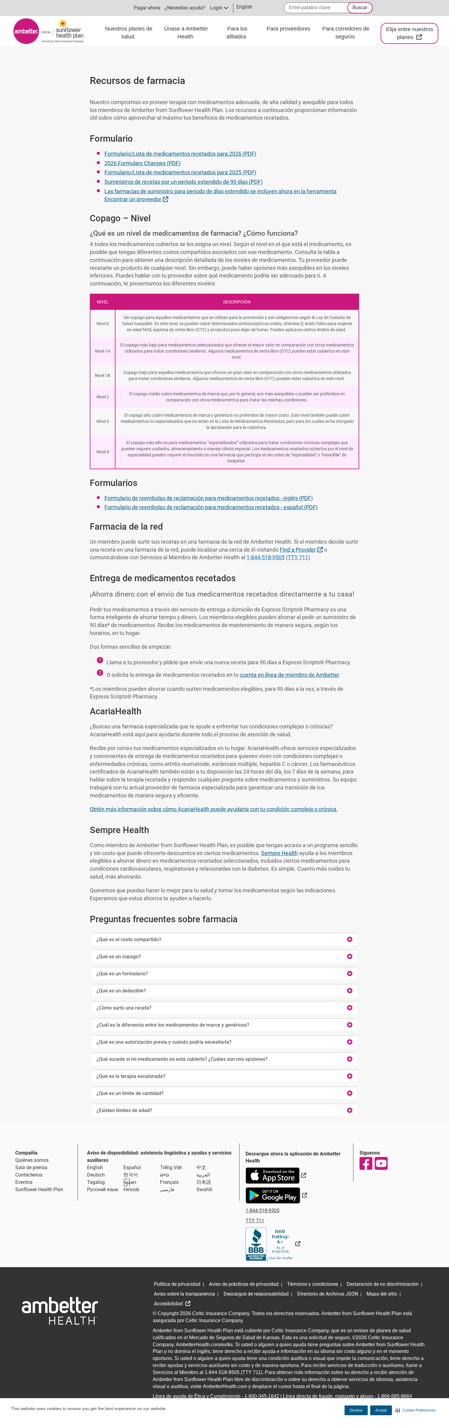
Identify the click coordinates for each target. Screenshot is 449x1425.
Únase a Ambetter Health (186, 33)
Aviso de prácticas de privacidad (244, 1284)
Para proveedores (288, 29)
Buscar (359, 7)
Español (132, 1167)
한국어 (130, 1175)
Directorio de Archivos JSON (327, 1294)
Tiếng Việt (171, 1167)
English (95, 1167)
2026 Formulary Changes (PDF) (142, 163)
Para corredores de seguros (345, 33)
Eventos (23, 1182)
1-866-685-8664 (394, 1396)
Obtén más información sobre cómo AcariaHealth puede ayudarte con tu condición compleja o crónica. (214, 809)
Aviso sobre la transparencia (184, 1294)
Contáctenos (28, 1175)
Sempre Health (279, 853)
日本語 (203, 1182)
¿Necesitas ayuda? (185, 8)
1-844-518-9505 (265, 557)
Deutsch (96, 1175)
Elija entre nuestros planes (412, 33)
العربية (203, 1175)
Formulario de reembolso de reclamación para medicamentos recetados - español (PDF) (211, 507)
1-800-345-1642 (261, 1396)
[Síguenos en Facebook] (366, 1163)
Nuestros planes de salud (128, 33)
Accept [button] (381, 1410)
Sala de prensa (31, 1167)
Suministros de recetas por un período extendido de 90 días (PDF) (183, 182)
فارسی (167, 1189)
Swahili (204, 1189)
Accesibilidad (169, 1304)
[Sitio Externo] (273, 1243)
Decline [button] (356, 1410)
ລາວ (164, 1175)
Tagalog (96, 1182)
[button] (415, 1410)
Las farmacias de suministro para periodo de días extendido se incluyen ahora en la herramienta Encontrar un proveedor (220, 195)
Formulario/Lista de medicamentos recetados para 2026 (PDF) (180, 153)
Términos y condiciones (312, 1284)
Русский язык (103, 1189)
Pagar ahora (147, 8)
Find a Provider (302, 549)
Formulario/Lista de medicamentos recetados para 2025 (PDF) (180, 172)
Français (169, 1182)
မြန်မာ (129, 1182)
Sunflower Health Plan (39, 1189)
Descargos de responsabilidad (256, 1294)
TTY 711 (298, 557)
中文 (201, 1167)
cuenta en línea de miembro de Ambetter (289, 675)
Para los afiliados (237, 33)
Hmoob (131, 1189)
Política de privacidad (177, 1284)
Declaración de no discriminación (382, 1284)
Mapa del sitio (382, 1294)
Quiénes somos (32, 1160)
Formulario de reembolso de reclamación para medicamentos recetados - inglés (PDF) (208, 498)
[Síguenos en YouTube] (381, 1163)
